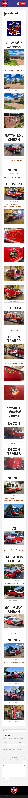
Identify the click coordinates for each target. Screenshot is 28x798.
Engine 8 (22, 177)
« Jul (2, 782)
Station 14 (21, 550)
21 (21, 772)
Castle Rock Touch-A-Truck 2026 (10, 746)
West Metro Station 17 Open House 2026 (12, 742)
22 (24, 772)
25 (10, 775)
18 (10, 772)
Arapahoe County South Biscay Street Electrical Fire (13, 739)
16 (3, 772)
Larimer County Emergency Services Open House (13, 752)
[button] (15, 3)
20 (17, 772)
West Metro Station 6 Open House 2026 (12, 749)
